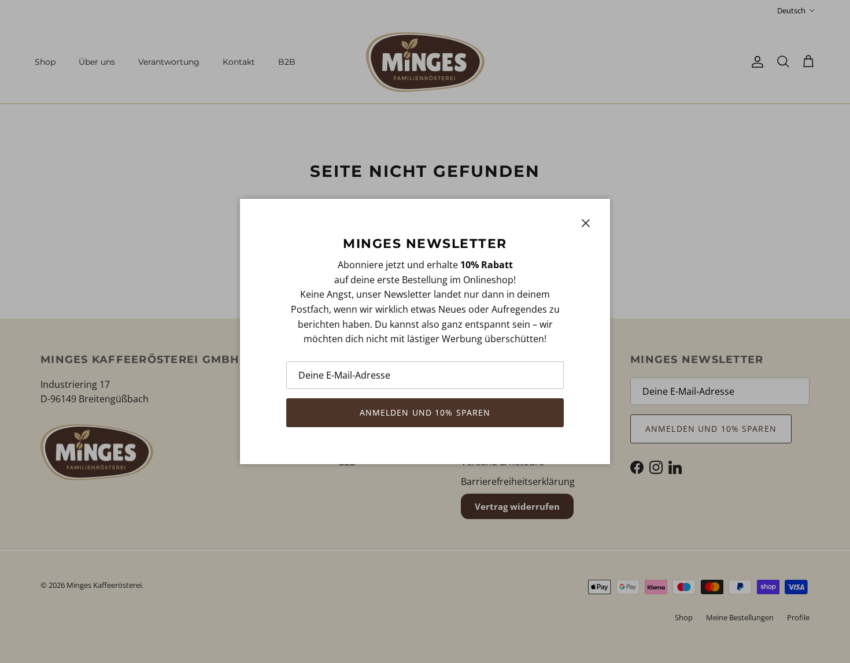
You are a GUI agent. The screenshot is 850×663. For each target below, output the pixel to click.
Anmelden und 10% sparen (425, 412)
